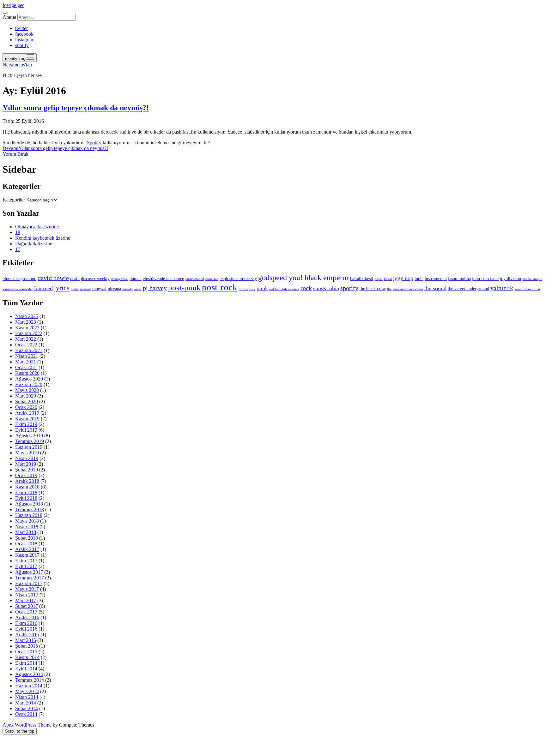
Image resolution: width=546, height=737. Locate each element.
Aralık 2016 (27, 617)
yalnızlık (501, 288)
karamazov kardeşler (18, 289)
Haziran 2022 (28, 333)
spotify (349, 288)
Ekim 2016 (26, 623)
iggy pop (403, 278)
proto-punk (247, 289)
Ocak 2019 (26, 475)
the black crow (373, 288)
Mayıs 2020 (27, 390)
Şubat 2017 (26, 606)
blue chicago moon (19, 278)
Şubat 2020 (26, 401)
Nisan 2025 (26, 316)
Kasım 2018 (27, 486)
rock (306, 288)
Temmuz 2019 (29, 441)
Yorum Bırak (15, 154)
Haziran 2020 (28, 384)
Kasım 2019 (27, 418)
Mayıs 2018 (27, 521)
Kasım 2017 (27, 555)
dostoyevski (119, 279)
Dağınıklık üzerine (33, 243)
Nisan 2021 (26, 356)
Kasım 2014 (27, 657)
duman (136, 278)
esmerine (211, 279)
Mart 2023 (25, 322)
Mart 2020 (25, 395)
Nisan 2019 (26, 458)
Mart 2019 (25, 464)
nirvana (114, 288)
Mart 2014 (25, 702)
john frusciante (485, 278)
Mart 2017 (25, 600)
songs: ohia (326, 288)
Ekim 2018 (26, 492)
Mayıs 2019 (27, 452)
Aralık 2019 (27, 413)
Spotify (94, 142)
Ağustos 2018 (29, 503)
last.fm (189, 132)
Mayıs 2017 (27, 589)
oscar (138, 289)
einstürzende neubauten (163, 278)
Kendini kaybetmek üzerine (42, 238)
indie (419, 278)
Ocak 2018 (26, 543)
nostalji (127, 289)
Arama (9, 17)
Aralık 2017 (27, 549)
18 (17, 232)
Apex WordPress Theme (27, 725)
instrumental (436, 278)
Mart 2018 (25, 532)
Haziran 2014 (28, 685)
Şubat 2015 (26, 646)
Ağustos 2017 (29, 572)
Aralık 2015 (27, 634)
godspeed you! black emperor (303, 277)
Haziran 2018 (28, 515)
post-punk (184, 287)
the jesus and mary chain (405, 289)
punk (262, 288)
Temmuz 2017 (29, 577)
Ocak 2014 (26, 714)
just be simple (532, 279)
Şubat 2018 (26, 538)
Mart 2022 (25, 339)
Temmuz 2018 (29, 509)
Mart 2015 (25, 640)
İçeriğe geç (13, 5)
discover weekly (95, 278)
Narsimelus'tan (17, 64)
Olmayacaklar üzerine (37, 226)
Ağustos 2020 (29, 378)
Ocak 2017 (26, 611)
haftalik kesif (361, 278)
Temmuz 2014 (29, 680)
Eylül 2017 (26, 566)
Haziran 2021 (28, 350)
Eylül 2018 (26, 498)
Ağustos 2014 (29, 674)
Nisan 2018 (26, 526)
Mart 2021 (25, 361)
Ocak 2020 (26, 407)
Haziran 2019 (28, 447)
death (75, 278)
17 (17, 249)
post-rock (219, 287)
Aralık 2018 (27, 481)
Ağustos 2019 (29, 435)
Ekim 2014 (26, 663)
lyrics (62, 288)
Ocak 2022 (26, 344)
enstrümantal (194, 279)
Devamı (55, 148)
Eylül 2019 (26, 430)
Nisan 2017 (26, 594)
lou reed (43, 288)
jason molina (459, 278)
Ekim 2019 (26, 424)
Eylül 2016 (26, 629)
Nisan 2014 (26, 697)
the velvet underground (468, 288)
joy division (510, 278)
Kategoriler (14, 199)
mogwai (99, 288)
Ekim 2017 (26, 560)
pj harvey (155, 288)
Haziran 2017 (28, 583)
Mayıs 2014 (27, 691)
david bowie (53, 277)
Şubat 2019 (26, 469)
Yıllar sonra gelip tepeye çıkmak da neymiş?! (76, 108)
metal (75, 289)
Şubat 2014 (26, 708)
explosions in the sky (238, 278)
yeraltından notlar (527, 289)
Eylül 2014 (26, 668)
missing (85, 289)
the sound (435, 288)
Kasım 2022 (27, 327)
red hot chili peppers (284, 289)
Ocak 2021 (26, 367)
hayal (379, 279)
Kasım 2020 (27, 373)
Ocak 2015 (26, 651)
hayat (388, 279)
